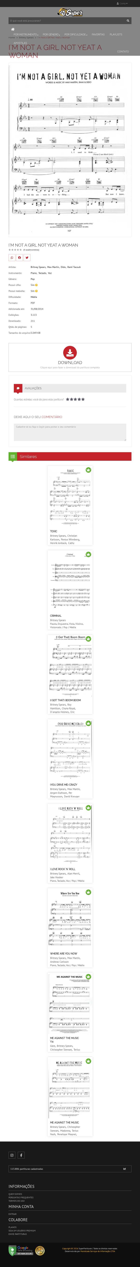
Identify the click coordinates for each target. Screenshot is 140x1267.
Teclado (42, 273)
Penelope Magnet (66, 1134)
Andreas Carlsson (59, 961)
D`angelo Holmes (59, 712)
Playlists (116, 34)
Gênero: (13, 279)
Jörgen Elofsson (58, 792)
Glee (52, 1045)
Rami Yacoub (74, 267)
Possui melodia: (17, 291)
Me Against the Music (64, 1122)
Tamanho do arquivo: (20, 332)
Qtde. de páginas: (18, 326)
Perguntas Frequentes (21, 1197)
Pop (33, 279)
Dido (63, 267)
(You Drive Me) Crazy (63, 784)
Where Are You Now (63, 953)
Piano (34, 273)
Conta (122, 3)
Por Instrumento (25, 34)
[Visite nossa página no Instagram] (12, 1155)
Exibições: (14, 314)
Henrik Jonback (58, 543)
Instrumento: (15, 273)
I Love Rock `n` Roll (62, 869)
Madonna (65, 1130)
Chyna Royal (68, 708)
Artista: (12, 267)
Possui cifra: (15, 285)
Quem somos (15, 1194)
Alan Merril (73, 873)
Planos (13, 1227)
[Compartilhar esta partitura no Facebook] (19, 257)
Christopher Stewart (61, 1049)
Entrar (13, 1214)
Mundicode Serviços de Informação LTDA (97, 1251)
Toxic (53, 531)
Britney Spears (38, 267)
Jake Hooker (56, 877)
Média (34, 296)
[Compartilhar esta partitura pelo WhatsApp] (12, 257)
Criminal (55, 615)
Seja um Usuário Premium (22, 1230)
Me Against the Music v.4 (64, 1040)
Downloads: (15, 320)
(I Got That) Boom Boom (65, 700)
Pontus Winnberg (70, 539)
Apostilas (20, 43)
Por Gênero (51, 34)
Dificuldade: (15, 296)
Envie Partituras (18, 1234)
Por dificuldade (75, 34)
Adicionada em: (16, 308)
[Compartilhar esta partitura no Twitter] (27, 257)
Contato (123, 51)
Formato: (13, 302)
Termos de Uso (17, 1200)
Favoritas (98, 34)
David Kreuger (72, 796)
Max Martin (53, 267)
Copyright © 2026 (70, 1248)
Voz (50, 273)
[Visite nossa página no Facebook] (21, 1155)
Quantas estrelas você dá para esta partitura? (39, 399)
